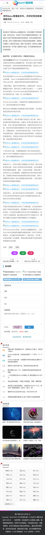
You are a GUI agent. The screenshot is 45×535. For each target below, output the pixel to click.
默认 (32, 22)
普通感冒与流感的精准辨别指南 (32, 459)
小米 (9, 479)
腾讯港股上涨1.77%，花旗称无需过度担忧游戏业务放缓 (24, 371)
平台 (22, 479)
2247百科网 (21, 517)
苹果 (9, 475)
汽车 (17, 8)
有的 (22, 487)
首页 (13, 8)
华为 (9, 491)
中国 (22, 496)
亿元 (36, 479)
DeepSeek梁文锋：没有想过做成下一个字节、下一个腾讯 (25, 355)
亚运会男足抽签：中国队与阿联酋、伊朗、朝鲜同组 (24, 381)
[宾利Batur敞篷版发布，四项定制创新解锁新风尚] (21, 72)
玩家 (22, 471)
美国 (22, 483)
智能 (22, 491)
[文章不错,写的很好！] (16, 310)
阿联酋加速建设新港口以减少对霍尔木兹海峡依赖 (24, 397)
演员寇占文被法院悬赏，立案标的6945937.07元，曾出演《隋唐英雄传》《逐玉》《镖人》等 (25, 387)
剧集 (36, 496)
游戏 (36, 475)
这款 (9, 496)
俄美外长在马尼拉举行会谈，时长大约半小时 (22, 392)
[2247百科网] (22, 3)
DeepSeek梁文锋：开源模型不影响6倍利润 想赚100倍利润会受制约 (25, 361)
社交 (22, 475)
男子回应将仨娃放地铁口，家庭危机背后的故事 (17, 440)
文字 (22, 500)
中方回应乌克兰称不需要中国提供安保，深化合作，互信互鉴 (21, 459)
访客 (5, 22)
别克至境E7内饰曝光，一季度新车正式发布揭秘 (16, 261)
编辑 (36, 500)
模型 (9, 487)
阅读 (23, 253)
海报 (14, 253)
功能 (9, 500)
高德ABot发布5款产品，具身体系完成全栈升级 (23, 366)
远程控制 (9, 504)
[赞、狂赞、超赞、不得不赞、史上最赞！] (18, 310)
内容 (36, 487)
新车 (36, 491)
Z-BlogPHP (32, 517)
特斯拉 (9, 471)
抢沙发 (27, 22)
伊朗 (9, 483)
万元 (36, 483)
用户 (36, 471)
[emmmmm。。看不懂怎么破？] (17, 310)
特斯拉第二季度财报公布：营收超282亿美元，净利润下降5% (25, 350)
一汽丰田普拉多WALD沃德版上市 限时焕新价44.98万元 (25, 376)
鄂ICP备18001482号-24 (22, 514)
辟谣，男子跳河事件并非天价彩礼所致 (14, 422)
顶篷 (17, 247)
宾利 (10, 247)
